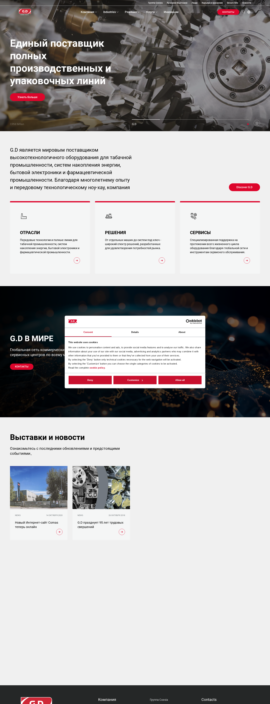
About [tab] (181, 332)
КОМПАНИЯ (107, 699)
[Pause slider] (257, 123)
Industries (109, 12)
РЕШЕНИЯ (131, 12)
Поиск (243, 12)
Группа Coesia (155, 3)
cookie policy (97, 367)
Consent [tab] (88, 332)
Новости (246, 3)
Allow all (180, 380)
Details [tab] (135, 332)
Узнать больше (28, 97)
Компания (87, 12)
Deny (90, 380)
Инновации (171, 12)
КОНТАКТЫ (228, 12)
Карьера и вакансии (212, 3)
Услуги (150, 12)
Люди (195, 3)
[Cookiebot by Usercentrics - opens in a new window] (188, 321)
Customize (133, 380)
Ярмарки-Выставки (177, 3)
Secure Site (232, 3)
